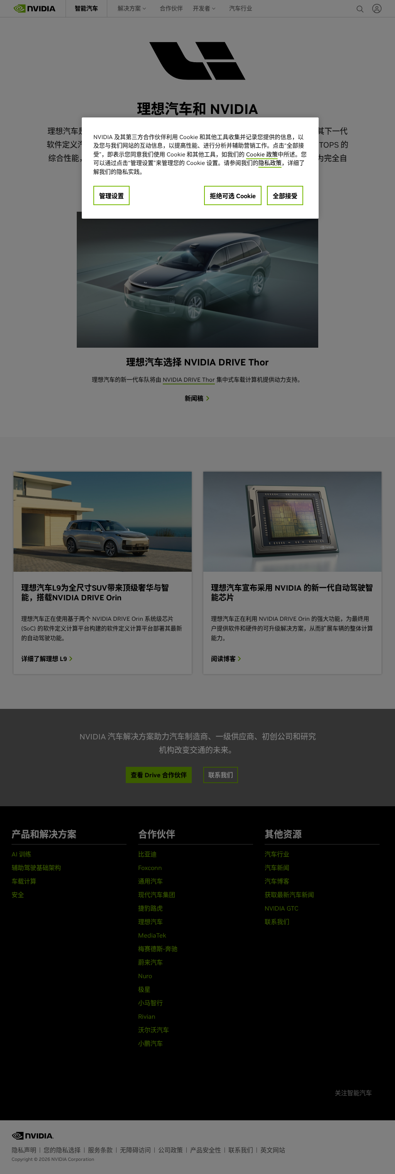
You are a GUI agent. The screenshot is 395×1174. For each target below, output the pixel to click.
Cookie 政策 (262, 154)
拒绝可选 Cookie (233, 196)
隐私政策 (270, 163)
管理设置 (111, 196)
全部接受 (285, 196)
